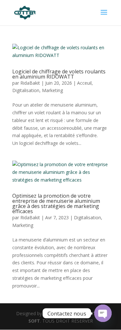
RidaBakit (30, 83)
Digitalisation (25, 90)
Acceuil (84, 83)
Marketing (52, 90)
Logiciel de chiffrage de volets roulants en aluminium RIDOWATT (59, 74)
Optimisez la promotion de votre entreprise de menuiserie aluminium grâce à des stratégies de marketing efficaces (56, 203)
